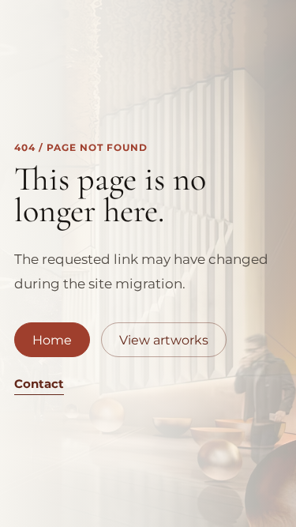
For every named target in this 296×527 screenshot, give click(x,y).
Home (52, 340)
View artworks (163, 340)
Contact (39, 383)
